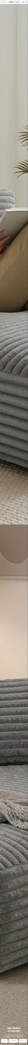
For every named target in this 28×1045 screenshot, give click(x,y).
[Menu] (1, 2)
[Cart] (26, 2)
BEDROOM (22, 1040)
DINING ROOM (13, 1040)
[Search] (4, 2)
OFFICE (4, 1040)
